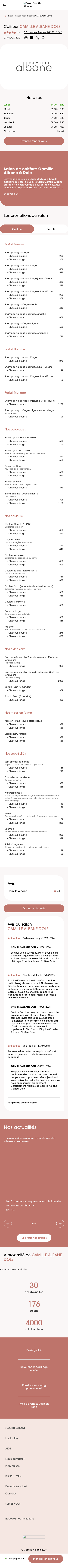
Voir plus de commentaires (22, 1103)
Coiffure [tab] (17, 229)
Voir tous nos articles (34, 1238)
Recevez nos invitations (19, 1519)
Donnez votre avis (34, 908)
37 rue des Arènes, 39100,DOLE (43, 32)
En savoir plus (11, 194)
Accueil (18, 16)
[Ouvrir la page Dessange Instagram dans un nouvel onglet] (26, 37)
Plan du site (12, 1466)
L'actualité (11, 1438)
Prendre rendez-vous (45, 1559)
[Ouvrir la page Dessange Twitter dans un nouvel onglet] (37, 37)
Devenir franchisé (16, 1486)
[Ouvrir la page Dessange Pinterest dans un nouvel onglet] (43, 37)
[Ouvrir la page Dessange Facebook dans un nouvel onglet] (31, 37)
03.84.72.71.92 (12, 38)
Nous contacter (14, 1459)
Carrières (10, 1494)
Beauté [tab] (51, 229)
